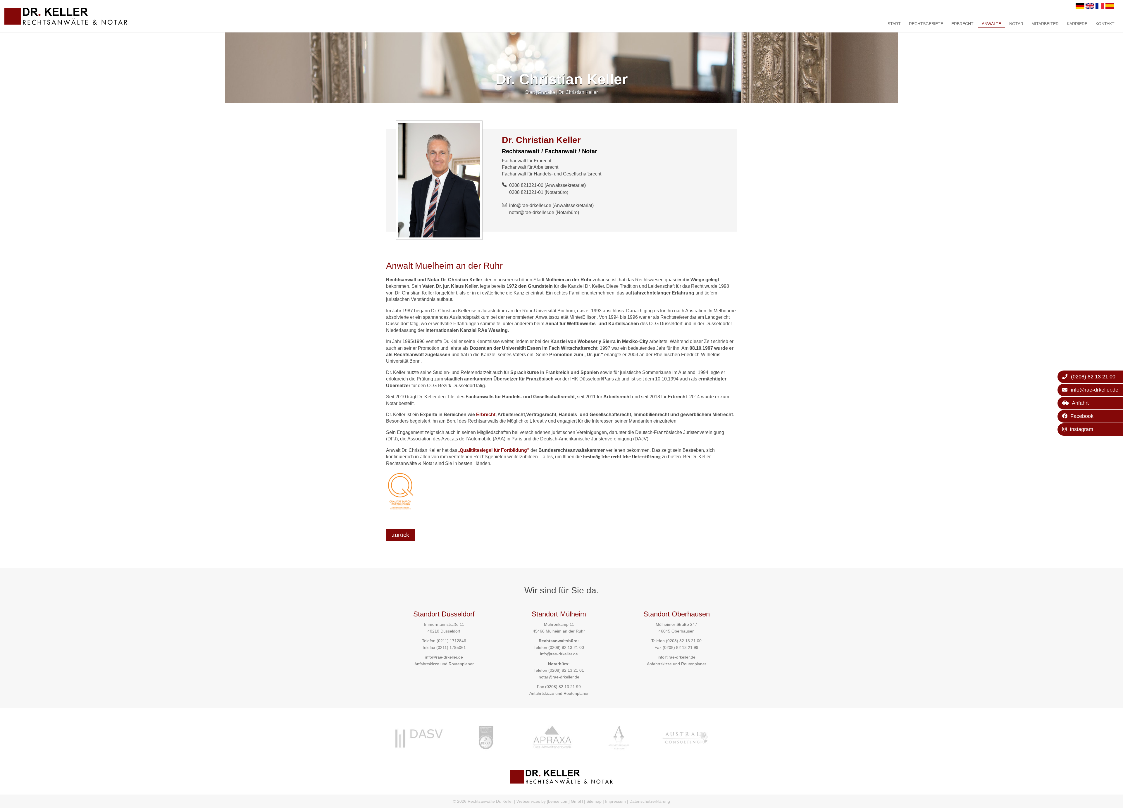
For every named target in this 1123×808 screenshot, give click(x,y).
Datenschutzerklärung (649, 801)
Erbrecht (962, 23)
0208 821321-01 (526, 192)
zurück (400, 535)
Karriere (1077, 23)
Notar (1016, 23)
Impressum (615, 801)
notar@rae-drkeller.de (531, 212)
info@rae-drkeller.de (530, 205)
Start (894, 23)
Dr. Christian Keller (578, 92)
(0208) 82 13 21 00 (566, 647)
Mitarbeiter (1045, 23)
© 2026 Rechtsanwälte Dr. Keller (483, 801)
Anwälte (991, 23)
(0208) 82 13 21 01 (566, 670)
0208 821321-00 (526, 185)
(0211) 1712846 (451, 640)
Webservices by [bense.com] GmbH (549, 801)
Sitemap (594, 801)
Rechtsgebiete (926, 23)
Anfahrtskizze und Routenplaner (444, 663)
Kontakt (1105, 23)
